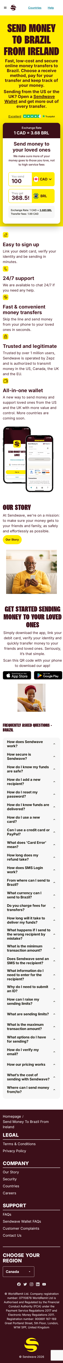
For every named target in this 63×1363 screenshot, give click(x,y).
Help (51, 7)
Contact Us (12, 1235)
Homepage (12, 1116)
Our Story (12, 539)
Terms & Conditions (19, 1144)
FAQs (7, 1214)
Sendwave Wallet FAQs (22, 1221)
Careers (9, 1193)
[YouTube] (44, 1284)
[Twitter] (25, 1284)
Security (10, 1179)
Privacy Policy (14, 1151)
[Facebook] (19, 1284)
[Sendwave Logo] (13, 7)
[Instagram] (31, 1284)
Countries (34, 7)
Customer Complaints (21, 1228)
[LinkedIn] (38, 1284)
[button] (31, 744)
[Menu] (5, 7)
